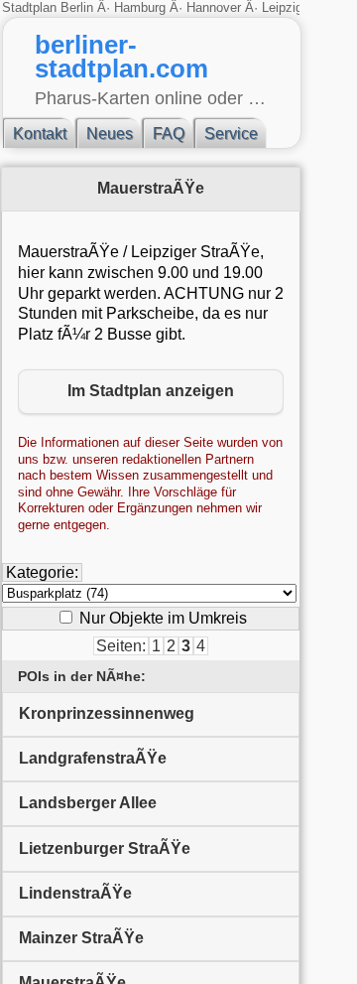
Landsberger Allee (88, 802)
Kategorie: (42, 572)
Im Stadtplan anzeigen (150, 390)
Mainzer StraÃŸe (81, 937)
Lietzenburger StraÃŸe (104, 848)
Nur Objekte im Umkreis (161, 618)
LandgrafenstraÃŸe (93, 758)
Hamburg (140, 7)
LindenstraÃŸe (75, 893)
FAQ (168, 133)
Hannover (213, 7)
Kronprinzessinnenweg (106, 713)
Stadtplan (31, 7)
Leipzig (282, 7)
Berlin (78, 7)
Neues (109, 133)
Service (231, 133)
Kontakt (39, 133)
